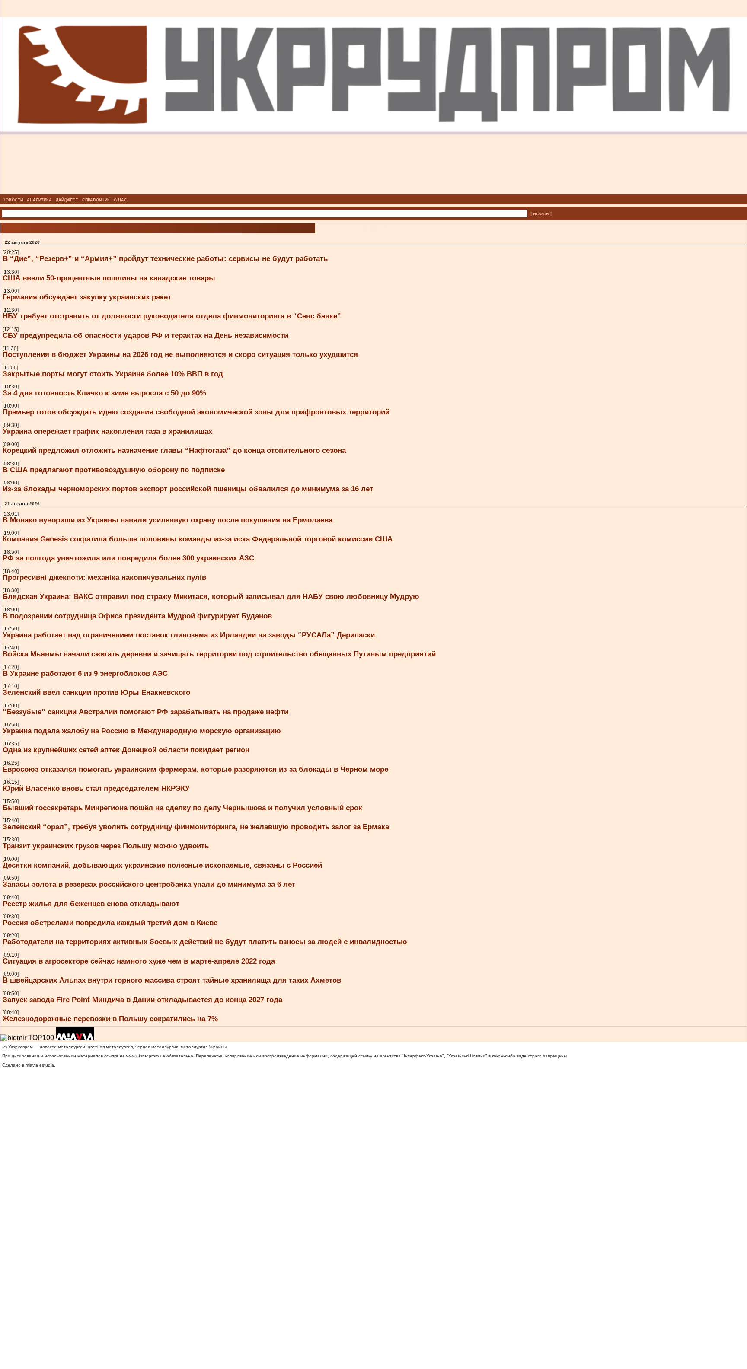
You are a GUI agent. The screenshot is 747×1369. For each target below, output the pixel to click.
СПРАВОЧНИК (96, 200)
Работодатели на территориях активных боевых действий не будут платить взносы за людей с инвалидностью (205, 941)
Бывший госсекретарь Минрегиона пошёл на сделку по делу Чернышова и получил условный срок (182, 807)
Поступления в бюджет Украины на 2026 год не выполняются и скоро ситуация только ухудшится (180, 354)
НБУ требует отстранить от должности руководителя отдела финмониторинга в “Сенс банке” (172, 316)
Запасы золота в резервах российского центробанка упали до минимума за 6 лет (149, 884)
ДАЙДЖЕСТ (67, 200)
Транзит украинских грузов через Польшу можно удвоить (106, 845)
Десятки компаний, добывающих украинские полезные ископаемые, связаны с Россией (162, 865)
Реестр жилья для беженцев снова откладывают (91, 903)
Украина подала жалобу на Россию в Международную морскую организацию (142, 730)
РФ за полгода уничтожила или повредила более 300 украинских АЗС (128, 558)
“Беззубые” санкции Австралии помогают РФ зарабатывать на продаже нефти (145, 711)
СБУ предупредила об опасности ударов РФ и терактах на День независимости (145, 335)
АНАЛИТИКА (39, 200)
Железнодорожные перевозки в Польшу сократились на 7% (110, 1018)
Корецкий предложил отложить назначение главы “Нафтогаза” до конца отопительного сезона (174, 450)
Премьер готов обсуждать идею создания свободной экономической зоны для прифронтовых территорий (196, 412)
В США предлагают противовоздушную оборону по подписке (114, 469)
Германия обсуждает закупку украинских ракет (87, 297)
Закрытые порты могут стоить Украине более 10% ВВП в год (113, 373)
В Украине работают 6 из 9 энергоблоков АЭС (85, 673)
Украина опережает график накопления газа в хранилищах (107, 431)
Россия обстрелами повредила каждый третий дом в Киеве (110, 922)
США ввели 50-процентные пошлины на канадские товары (109, 278)
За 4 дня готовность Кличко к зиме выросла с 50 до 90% (104, 392)
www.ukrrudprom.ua (145, 1056)
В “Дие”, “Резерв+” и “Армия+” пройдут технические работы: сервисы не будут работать (165, 258)
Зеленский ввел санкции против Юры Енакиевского (96, 692)
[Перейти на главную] (373, 191)
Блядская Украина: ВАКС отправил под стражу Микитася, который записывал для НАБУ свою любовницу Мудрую (211, 596)
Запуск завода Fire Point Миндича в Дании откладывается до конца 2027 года (142, 999)
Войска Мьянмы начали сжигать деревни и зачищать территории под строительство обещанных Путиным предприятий (219, 653)
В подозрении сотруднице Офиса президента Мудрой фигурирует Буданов (137, 615)
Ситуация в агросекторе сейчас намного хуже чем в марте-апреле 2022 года (139, 961)
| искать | (541, 213)
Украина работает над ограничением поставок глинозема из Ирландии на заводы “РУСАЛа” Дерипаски (189, 634)
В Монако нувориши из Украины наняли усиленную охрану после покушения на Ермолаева (167, 520)
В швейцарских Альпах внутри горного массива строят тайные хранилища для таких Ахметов (172, 980)
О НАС (120, 200)
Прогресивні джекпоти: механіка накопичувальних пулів (104, 577)
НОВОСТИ (13, 200)
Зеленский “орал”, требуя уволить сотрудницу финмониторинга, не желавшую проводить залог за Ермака (196, 826)
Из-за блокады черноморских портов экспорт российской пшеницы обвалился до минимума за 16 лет (188, 488)
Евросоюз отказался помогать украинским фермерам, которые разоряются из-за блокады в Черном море (195, 769)
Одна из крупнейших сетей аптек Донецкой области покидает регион (126, 749)
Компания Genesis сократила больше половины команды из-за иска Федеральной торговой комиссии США (198, 539)
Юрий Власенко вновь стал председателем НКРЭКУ (96, 788)
